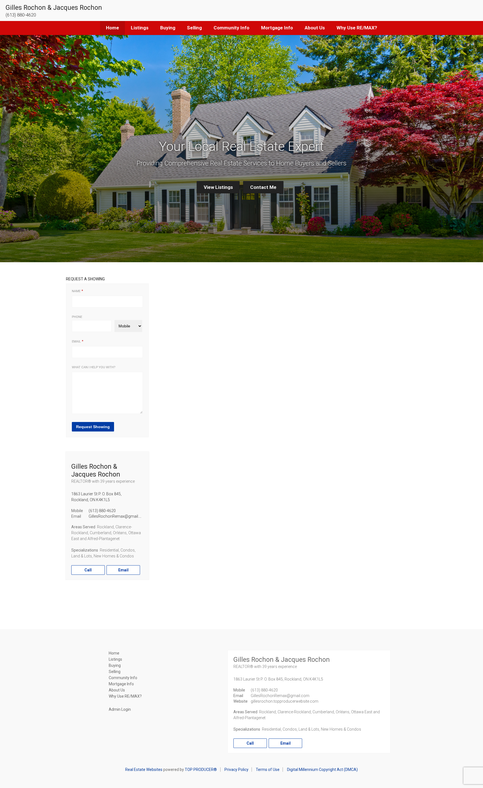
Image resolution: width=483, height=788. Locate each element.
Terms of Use (268, 769)
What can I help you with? (93, 367)
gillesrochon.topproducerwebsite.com (284, 701)
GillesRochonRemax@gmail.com (118, 516)
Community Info (231, 28)
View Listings (218, 187)
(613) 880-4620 (102, 510)
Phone (77, 317)
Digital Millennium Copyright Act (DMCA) (322, 769)
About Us (315, 28)
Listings (139, 28)
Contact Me (263, 187)
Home (112, 28)
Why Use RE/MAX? (357, 28)
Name (76, 291)
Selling (194, 28)
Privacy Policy (236, 769)
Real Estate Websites (143, 769)
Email (76, 341)
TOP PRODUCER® (201, 769)
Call (88, 570)
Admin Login (120, 709)
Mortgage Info (277, 28)
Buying (167, 28)
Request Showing (93, 427)
